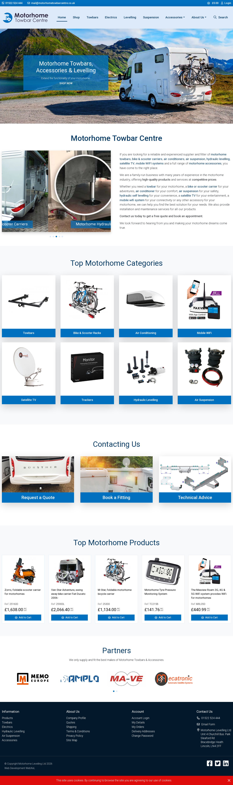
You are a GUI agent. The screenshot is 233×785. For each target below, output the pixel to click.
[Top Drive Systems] (186, 678)
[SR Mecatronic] (138, 678)
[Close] (229, 780)
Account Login (140, 718)
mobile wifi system (132, 200)
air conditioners (174, 159)
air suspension (195, 159)
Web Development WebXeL (19, 768)
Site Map (71, 740)
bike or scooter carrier (202, 186)
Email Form (208, 724)
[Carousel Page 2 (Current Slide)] (116, 691)
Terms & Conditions (78, 731)
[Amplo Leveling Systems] (45, 678)
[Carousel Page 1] (50, 236)
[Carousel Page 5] (62, 236)
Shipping (71, 726)
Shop (76, 17)
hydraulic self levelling (134, 195)
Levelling (130, 17)
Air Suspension (11, 735)
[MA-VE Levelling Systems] (91, 678)
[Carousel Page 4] (59, 236)
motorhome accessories (205, 163)
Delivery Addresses (143, 731)
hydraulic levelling (218, 159)
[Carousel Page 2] (53, 236)
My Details (138, 722)
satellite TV (127, 163)
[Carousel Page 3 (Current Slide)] (56, 236)
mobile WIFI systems (150, 163)
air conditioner (145, 191)
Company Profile (76, 718)
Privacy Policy (74, 735)
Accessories (9, 740)
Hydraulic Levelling (13, 731)
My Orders (138, 726)
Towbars (92, 17)
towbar (151, 186)
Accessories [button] (173, 17)
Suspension (151, 17)
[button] (13, 711)
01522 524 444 (13, 3)
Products (7, 718)
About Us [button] (198, 17)
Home (62, 17)
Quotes (70, 722)
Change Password (142, 735)
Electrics (111, 17)
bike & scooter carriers (147, 159)
